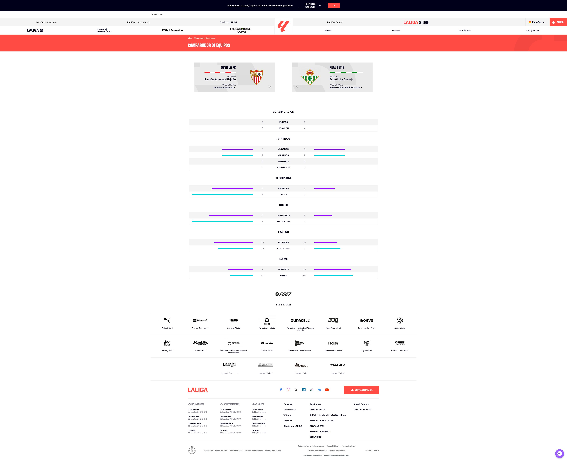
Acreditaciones (236, 451)
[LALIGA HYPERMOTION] (104, 30)
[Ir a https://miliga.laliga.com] (558, 22)
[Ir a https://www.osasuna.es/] (198, 14)
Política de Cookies (337, 451)
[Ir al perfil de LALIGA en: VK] (319, 390)
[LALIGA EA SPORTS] (35, 30)
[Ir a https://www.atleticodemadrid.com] (185, 14)
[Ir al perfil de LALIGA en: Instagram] (288, 390)
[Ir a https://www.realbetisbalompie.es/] (350, 14)
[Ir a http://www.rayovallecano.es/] (311, 14)
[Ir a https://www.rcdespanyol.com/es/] (337, 14)
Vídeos (327, 30)
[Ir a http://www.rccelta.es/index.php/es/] (210, 14)
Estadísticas (464, 30)
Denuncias (208, 451)
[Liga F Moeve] (172, 30)
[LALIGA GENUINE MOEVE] (240, 30)
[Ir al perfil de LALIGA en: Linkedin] (304, 390)
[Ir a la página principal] (283, 33)
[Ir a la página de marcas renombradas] (191, 450)
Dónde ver (228, 22)
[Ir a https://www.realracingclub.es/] (299, 14)
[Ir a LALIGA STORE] (416, 22)
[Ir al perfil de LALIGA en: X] (296, 390)
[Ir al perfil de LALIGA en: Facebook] (281, 390)
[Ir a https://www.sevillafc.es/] (388, 14)
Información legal (347, 446)
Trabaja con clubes (273, 451)
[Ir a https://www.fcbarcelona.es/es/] (248, 14)
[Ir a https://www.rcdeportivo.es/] (324, 14)
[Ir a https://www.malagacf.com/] (286, 14)
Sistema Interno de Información (311, 446)
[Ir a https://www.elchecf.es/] (236, 14)
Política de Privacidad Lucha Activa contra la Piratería (326, 455)
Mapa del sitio (221, 451)
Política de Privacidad (317, 451)
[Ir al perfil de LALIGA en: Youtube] (327, 390)
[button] (35, 30)
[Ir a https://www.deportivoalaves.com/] (223, 14)
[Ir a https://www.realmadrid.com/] (362, 14)
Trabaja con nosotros (254, 451)
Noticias (396, 30)
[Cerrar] (270, 86)
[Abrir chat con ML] (559, 453)
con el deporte (138, 22)
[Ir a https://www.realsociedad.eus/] (375, 14)
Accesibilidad (332, 446)
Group (334, 22)
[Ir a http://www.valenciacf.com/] (400, 14)
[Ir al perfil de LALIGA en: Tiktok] (311, 390)
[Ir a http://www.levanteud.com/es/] (274, 14)
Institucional (46, 22)
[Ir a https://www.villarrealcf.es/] (413, 14)
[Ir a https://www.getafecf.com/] (261, 14)
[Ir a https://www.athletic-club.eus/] (172, 14)
